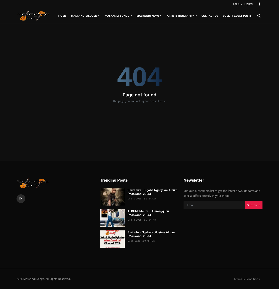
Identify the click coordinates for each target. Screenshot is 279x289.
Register (248, 4)
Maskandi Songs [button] (117, 15)
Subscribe (253, 205)
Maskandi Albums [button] (84, 15)
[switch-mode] (259, 4)
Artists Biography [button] (180, 15)
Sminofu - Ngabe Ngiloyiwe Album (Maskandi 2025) (151, 234)
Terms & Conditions (247, 279)
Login (236, 4)
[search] (258, 15)
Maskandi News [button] (147, 15)
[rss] (21, 198)
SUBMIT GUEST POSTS (237, 15)
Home (62, 15)
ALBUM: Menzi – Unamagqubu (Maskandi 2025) (148, 213)
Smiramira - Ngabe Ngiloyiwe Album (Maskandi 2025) (152, 192)
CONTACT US (209, 15)
